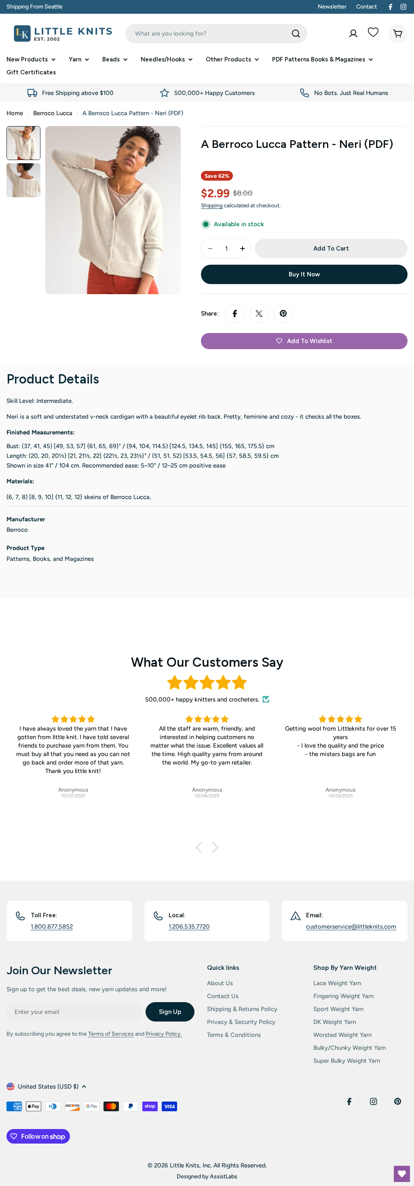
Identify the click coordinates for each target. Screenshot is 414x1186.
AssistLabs (223, 1176)
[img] (207, 683)
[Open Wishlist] (402, 1174)
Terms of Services (111, 1033)
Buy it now (304, 274)
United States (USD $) (48, 1086)
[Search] (296, 33)
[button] (201, 847)
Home (14, 113)
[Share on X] (259, 313)
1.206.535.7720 (189, 926)
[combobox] (216, 33)
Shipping (212, 205)
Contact (366, 6)
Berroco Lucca (52, 113)
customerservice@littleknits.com (351, 926)
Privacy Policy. (164, 1033)
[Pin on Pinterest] (283, 313)
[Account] (353, 33)
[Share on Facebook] (235, 313)
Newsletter (332, 6)
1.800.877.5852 (52, 926)
